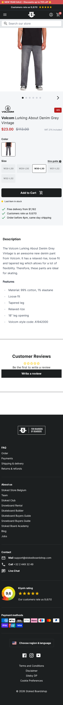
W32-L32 (8, 178)
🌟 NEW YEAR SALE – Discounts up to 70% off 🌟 (26, 2)
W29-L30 (24, 168)
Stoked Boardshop (36, 691)
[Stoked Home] (31, 15)
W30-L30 (39, 168)
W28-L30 (8, 168)
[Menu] (4, 14)
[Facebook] (24, 655)
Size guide (53, 161)
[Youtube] (38, 655)
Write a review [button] (31, 373)
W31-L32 (54, 168)
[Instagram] (31, 655)
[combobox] (31, 23)
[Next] (58, 97)
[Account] (51, 14)
